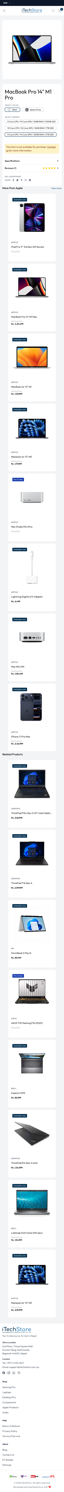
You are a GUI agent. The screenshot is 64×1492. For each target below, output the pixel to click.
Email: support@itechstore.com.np (20, 1367)
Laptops (6, 1392)
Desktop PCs (9, 1397)
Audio (5, 1412)
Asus (14, 1018)
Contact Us (8, 1454)
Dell (14, 1088)
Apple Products (10, 1407)
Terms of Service (11, 1436)
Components (9, 1402)
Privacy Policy (9, 1431)
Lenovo (15, 808)
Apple (14, 242)
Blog (4, 1449)
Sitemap (6, 1464)
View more (56, 188)
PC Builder (8, 1459)
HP (12, 948)
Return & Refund (11, 1426)
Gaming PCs (8, 1387)
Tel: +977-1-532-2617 (13, 1362)
